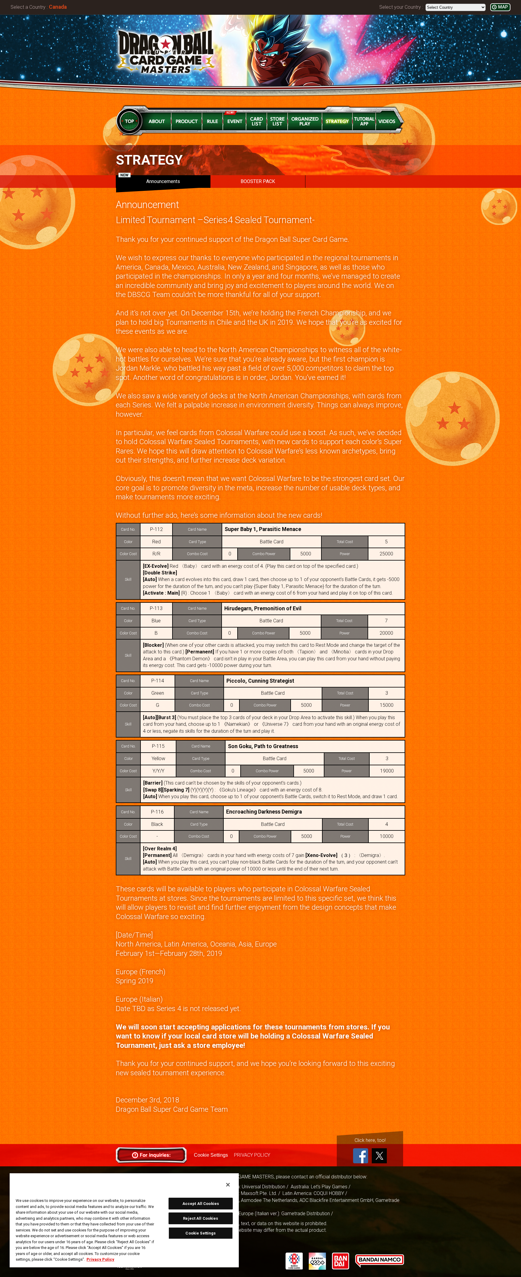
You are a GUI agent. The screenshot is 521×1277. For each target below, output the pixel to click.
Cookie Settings (211, 1155)
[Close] (228, 1184)
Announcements (150, 179)
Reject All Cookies (200, 1218)
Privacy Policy (100, 1259)
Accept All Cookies (200, 1203)
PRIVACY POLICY (252, 1155)
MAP (503, 7)
